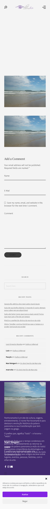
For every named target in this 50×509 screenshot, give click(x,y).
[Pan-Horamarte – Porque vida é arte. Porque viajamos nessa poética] (25, 7)
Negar (25, 501)
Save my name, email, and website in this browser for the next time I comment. (23, 204)
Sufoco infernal (31, 344)
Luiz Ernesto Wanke (14, 344)
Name (6, 175)
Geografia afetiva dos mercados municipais (22, 304)
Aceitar (25, 494)
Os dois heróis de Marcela (30, 363)
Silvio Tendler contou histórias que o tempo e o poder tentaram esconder (24, 325)
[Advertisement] (25, 41)
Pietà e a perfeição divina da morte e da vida (22, 320)
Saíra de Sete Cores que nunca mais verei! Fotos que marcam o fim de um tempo (24, 315)
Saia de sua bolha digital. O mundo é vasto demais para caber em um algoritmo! (24, 308)
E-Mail (7, 190)
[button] (46, 478)
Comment (8, 213)
